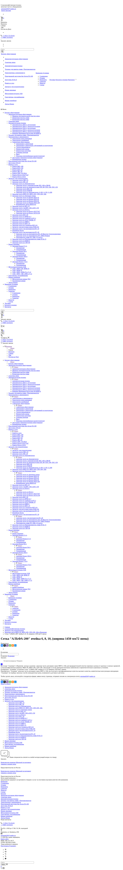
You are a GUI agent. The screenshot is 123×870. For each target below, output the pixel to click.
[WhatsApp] (10, 645)
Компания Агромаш (42, 73)
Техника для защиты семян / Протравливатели (20, 69)
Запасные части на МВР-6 (20, 222)
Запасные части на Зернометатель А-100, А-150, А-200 (34, 192)
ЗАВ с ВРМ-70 (17, 270)
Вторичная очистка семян (20, 119)
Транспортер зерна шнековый (22, 138)
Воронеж (11, 351)
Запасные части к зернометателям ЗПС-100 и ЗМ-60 (33, 185)
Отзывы (42, 78)
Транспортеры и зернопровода (15, 73)
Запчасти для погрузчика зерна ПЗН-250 (25, 227)
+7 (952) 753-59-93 (8, 36)
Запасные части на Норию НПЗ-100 (28, 203)
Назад (12, 348)
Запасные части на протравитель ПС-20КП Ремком (33, 236)
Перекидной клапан (22, 149)
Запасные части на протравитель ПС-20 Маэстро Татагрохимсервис (38, 234)
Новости (42, 83)
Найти (3, 864)
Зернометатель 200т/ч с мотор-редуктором (26, 131)
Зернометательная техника (13, 66)
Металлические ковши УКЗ (21, 279)
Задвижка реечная (22, 152)
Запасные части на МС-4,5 (21, 206)
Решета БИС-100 (17, 166)
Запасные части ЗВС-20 (20, 182)
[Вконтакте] (6, 850)
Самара (10, 353)
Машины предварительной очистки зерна (26, 116)
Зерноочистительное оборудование (16, 59)
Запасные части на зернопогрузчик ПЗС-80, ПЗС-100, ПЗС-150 (37, 187)
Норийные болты (18, 230)
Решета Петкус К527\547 (20, 175)
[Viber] (7, 645)
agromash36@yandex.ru (8, 9)
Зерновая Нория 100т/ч (19, 256)
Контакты (71, 80)
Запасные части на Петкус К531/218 (28, 213)
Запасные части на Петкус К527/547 (28, 211)
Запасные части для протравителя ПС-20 (25, 232)
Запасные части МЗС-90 (24, 189)
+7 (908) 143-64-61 (7, 37)
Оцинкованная (21, 249)
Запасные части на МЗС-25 (21, 223)
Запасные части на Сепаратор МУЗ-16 (24, 225)
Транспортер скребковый (20, 140)
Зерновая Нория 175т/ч (19, 262)
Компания (4, 781)
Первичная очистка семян (20, 118)
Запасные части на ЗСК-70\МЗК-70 (23, 220)
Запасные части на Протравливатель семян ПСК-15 (29, 239)
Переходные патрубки (23, 151)
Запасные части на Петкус (21, 209)
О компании (44, 76)
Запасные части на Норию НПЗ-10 (27, 197)
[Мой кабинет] (2, 20)
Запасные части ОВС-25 (20, 180)
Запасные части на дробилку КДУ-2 (24, 218)
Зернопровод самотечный (24, 144)
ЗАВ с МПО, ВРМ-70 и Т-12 (21, 272)
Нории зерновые (10, 90)
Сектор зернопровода (23, 147)
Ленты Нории (9, 104)
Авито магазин (6, 10)
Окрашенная (20, 248)
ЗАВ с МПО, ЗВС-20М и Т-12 (22, 274)
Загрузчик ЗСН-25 (11, 80)
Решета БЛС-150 (17, 168)
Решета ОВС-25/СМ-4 (19, 173)
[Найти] (2, 51)
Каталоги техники (62, 80)
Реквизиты (43, 80)
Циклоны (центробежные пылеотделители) (30, 156)
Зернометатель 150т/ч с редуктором (24, 128)
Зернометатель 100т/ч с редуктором (24, 125)
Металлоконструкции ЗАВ (13, 93)
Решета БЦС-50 (17, 170)
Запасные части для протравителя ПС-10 (25, 229)
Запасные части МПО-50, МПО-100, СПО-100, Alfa (29, 194)
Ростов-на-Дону (13, 357)
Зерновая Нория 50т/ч (19, 251)
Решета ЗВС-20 (17, 171)
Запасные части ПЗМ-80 (24, 190)
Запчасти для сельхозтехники (14, 86)
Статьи (42, 85)
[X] (4, 645)
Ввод (18, 154)
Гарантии (43, 81)
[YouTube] (6, 852)
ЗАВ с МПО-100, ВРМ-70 (20, 268)
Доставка (52, 80)
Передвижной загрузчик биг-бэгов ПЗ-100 (19, 76)
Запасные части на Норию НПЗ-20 (27, 199)
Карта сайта (5, 839)
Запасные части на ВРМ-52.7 (21, 216)
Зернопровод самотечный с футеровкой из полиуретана (34, 145)
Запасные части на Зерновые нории (24, 196)
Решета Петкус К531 (19, 177)
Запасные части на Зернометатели (23, 183)
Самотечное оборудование (21, 142)
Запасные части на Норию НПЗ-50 (27, 201)
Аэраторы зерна (10, 62)
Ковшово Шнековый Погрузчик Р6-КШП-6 (26, 133)
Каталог (3, 793)
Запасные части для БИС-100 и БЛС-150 (25, 208)
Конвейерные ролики (19, 159)
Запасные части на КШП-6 (21, 241)
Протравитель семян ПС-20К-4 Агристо (29, 237)
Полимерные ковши (18, 281)
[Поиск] (2, 332)
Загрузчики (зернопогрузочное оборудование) (27, 157)
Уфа (9, 355)
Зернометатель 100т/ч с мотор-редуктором (26, 126)
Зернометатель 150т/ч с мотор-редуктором (26, 130)
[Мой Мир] (15, 645)
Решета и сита (9, 83)
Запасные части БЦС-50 (20, 215)
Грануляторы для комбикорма (14, 97)
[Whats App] (6, 859)
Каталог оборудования (8, 54)
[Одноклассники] (13, 645)
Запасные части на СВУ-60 (21, 242)
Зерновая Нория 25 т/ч (19, 246)
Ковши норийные (11, 100)
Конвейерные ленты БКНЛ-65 (26, 204)
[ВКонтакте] (2, 645)
